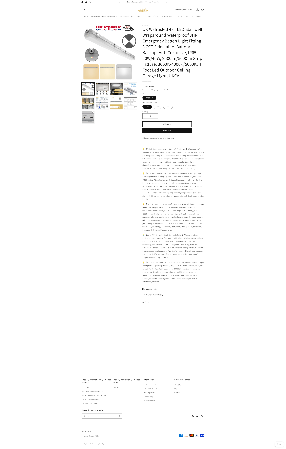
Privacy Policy (148, 397)
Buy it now (167, 130)
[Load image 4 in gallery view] (130, 88)
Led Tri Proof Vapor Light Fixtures (94, 395)
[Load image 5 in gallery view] (88, 103)
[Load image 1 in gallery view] (88, 88)
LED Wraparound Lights (90, 399)
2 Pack (157, 107)
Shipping (155, 90)
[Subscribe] (119, 416)
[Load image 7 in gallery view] (116, 103)
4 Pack (168, 107)
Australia (116, 387)
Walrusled (89, 444)
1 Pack (147, 107)
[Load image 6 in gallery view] (102, 103)
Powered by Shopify (98, 444)
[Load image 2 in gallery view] (102, 88)
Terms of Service (149, 401)
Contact (177, 393)
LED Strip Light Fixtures (90, 403)
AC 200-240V (149, 98)
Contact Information (150, 385)
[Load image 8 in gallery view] (130, 103)
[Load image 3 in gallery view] (116, 88)
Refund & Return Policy (151, 389)
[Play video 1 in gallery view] (88, 117)
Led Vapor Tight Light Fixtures (92, 391)
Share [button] (147, 302)
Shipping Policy (149, 393)
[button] (84, 9)
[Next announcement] (166, 2)
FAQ (175, 389)
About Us (177, 385)
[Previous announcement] (119, 2)
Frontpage (85, 387)
